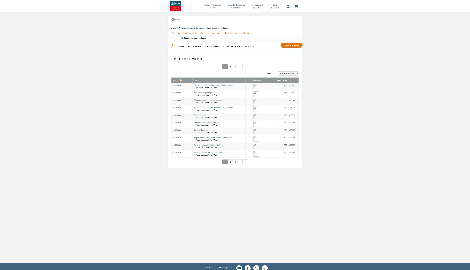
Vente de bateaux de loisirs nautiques (208, 152)
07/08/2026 (176, 152)
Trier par (268, 73)
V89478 (292, 85)
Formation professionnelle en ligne (207, 122)
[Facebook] (248, 268)
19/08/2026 (176, 92)
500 (285, 122)
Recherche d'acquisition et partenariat (236, 6)
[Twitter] (256, 268)
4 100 (284, 137)
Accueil (174, 28)
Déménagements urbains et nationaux (208, 100)
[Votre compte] (288, 7)
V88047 (292, 100)
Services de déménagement (204, 130)
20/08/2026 (176, 85)
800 (285, 107)
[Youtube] (239, 268)
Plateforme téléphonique (203, 92)
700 (285, 100)
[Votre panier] (296, 7)
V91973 (292, 137)
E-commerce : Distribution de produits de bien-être (213, 85)
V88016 (292, 130)
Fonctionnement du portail (257, 6)
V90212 (292, 145)
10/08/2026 (176, 137)
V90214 (292, 122)
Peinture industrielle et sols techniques (208, 145)
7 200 (284, 152)
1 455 (284, 92)
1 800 (284, 145)
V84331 (292, 107)
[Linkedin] (265, 268)
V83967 (292, 115)
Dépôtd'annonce (275, 6)
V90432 (292, 152)
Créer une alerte (291, 45)
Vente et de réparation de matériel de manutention (213, 107)
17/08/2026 (176, 122)
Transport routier (200, 115)
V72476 (292, 92)
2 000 (284, 130)
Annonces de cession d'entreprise (192, 28)
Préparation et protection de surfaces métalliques (213, 137)
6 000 (284, 115)
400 (285, 85)
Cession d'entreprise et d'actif (213, 6)
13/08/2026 (176, 130)
